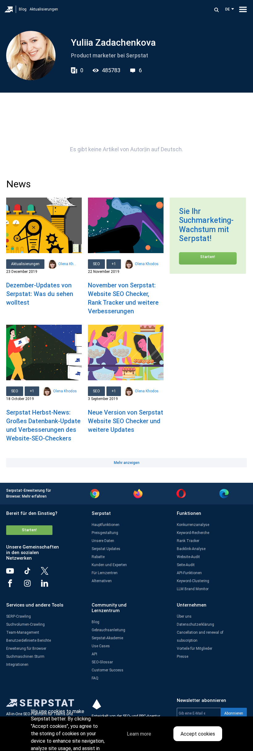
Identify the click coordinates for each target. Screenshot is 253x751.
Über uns (184, 616)
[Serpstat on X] (49, 573)
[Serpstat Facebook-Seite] (14, 585)
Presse (182, 656)
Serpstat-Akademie (107, 638)
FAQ (95, 678)
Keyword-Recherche (193, 533)
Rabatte (98, 557)
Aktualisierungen (44, 9)
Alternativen (102, 581)
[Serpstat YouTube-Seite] (14, 573)
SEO (96, 264)
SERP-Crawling (18, 616)
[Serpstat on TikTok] (32, 573)
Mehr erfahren (34, 496)
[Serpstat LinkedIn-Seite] (49, 585)
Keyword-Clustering (193, 581)
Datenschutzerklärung (195, 624)
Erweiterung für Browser (26, 648)
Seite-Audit (186, 565)
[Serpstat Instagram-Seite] (32, 585)
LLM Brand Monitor (193, 589)
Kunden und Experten (109, 565)
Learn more (139, 734)
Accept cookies (197, 734)
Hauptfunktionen (105, 525)
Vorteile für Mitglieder (194, 648)
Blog (23, 9)
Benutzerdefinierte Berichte (28, 640)
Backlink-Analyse (191, 549)
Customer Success (107, 670)
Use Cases (101, 646)
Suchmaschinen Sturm (25, 656)
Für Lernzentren (105, 573)
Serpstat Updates (106, 549)
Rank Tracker (188, 541)
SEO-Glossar (102, 662)
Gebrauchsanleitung (108, 630)
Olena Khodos (67, 264)
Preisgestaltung (105, 533)
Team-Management (22, 632)
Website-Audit (188, 557)
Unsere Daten (103, 541)
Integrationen (17, 664)
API (94, 654)
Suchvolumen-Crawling (25, 624)
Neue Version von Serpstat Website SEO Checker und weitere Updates (125, 421)
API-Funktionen (189, 573)
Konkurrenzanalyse (193, 525)
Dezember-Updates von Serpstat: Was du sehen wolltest (39, 294)
